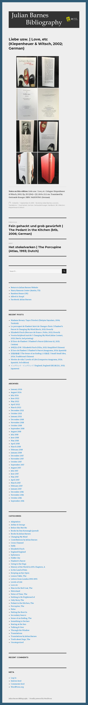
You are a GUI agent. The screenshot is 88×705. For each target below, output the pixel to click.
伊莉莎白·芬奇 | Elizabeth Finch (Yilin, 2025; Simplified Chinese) (38, 347)
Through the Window (20, 630)
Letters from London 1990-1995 (24, 579)
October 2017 (16, 462)
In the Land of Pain (19, 570)
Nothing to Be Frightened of (23, 597)
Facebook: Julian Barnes (21, 299)
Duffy (13, 546)
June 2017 (15, 474)
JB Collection (60, 205)
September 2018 (17, 428)
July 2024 (15, 395)
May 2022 (15, 401)
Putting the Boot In (19, 612)
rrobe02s (15, 203)
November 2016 (17, 495)
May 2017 (15, 477)
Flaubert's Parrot (18, 561)
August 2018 (16, 431)
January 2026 (16, 389)
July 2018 (14, 434)
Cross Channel (17, 543)
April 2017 (15, 480)
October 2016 (16, 498)
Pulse (13, 609)
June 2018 (15, 438)
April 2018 (15, 444)
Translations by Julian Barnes (24, 636)
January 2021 (16, 416)
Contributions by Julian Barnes (24, 540)
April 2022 (15, 404)
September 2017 (17, 465)
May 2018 (15, 441)
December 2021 (17, 410)
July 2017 (14, 471)
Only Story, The (17, 600)
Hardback (51, 205)
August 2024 (16, 392)
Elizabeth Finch (17, 549)
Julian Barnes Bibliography (18, 699)
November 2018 (17, 422)
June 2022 (15, 398)
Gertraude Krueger (40, 205)
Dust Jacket (23, 205)
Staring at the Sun (18, 624)
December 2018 (17, 419)
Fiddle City (15, 558)
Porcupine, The (17, 606)
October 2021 (16, 413)
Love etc (55, 203)
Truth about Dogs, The (20, 639)
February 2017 (17, 486)
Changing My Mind (19, 537)
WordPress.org (17, 687)
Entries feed (16, 681)
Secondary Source (18, 615)
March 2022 (16, 407)
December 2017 (17, 456)
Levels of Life (16, 582)
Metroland (15, 591)
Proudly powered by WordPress (41, 699)
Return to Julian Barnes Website (24, 287)
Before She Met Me (19, 528)
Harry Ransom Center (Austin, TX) (25, 290)
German (30, 205)
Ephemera (15, 555)
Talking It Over (17, 627)
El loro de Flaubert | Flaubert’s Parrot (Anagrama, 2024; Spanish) (38, 350)
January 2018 (16, 453)
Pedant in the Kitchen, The (22, 603)
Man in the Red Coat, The (21, 588)
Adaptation (15, 522)
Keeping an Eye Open (20, 573)
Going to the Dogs (18, 564)
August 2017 (16, 468)
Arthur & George (18, 525)
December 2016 (17, 492)
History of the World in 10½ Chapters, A (28, 567)
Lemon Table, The (18, 576)
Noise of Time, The (19, 594)
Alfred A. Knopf (17, 296)
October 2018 (16, 425)
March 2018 (16, 447)
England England (18, 552)
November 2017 (17, 459)
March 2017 (16, 483)
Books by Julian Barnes (44, 203)
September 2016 (17, 501)
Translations (13, 205)
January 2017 (16, 489)
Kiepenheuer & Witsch (16, 207)
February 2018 (17, 450)
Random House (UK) (19, 293)
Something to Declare (20, 621)
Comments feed (17, 684)
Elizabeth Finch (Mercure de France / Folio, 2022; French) (35, 332)
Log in (13, 678)
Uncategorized (17, 642)
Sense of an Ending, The (21, 618)
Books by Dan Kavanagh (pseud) (25, 531)
